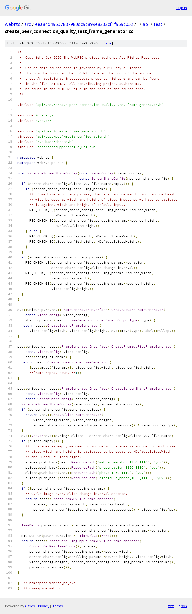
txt (171, 606)
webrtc (12, 24)
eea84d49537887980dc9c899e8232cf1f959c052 (84, 24)
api (146, 24)
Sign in (181, 8)
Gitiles (30, 606)
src (27, 24)
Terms (57, 606)
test (158, 24)
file (108, 43)
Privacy (44, 606)
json (183, 606)
